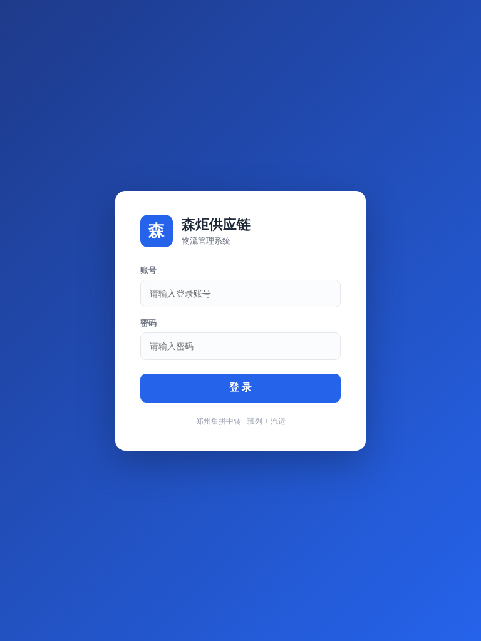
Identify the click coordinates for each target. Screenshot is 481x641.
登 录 (240, 387)
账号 (148, 270)
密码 (148, 322)
